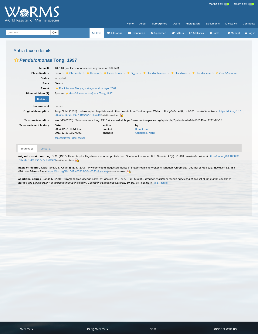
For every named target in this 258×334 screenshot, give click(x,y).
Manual (235, 32)
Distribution (138, 32)
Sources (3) (27, 148)
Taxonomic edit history (34, 125)
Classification (40, 73)
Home (130, 23)
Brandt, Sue (142, 128)
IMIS (155, 182)
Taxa (98, 32)
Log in (251, 32)
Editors (179, 32)
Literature (116, 32)
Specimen (160, 32)
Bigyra (134, 73)
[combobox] (28, 32)
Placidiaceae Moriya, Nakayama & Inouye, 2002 (87, 88)
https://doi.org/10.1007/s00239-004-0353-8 (73, 171)
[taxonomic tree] (63, 138)
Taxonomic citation (36, 120)
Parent (45, 88)
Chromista (75, 73)
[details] (96, 115)
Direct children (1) (37, 93)
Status (45, 78)
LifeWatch (231, 23)
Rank (45, 83)
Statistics (198, 32)
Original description (36, 111)
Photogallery (192, 23)
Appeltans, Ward (145, 132)
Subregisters (159, 23)
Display (41, 99)
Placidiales (181, 73)
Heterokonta (114, 73)
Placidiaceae (203, 73)
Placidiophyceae (156, 73)
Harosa (94, 73)
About (142, 23)
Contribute (249, 23)
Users (176, 23)
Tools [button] (216, 32)
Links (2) (46, 148)
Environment (41, 106)
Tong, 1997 (91, 93)
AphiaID (44, 67)
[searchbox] (27, 32)
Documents (213, 23)
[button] (16, 60)
